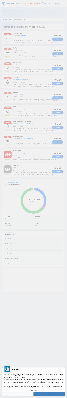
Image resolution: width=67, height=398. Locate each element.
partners (13, 374)
